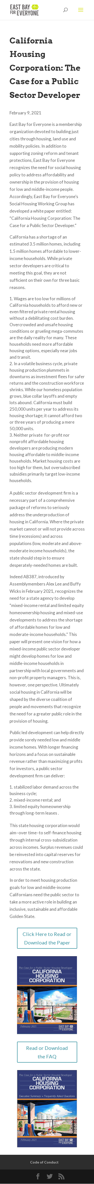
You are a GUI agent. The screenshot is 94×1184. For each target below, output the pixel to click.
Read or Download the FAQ (47, 1052)
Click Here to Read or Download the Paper (47, 938)
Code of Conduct (44, 1162)
